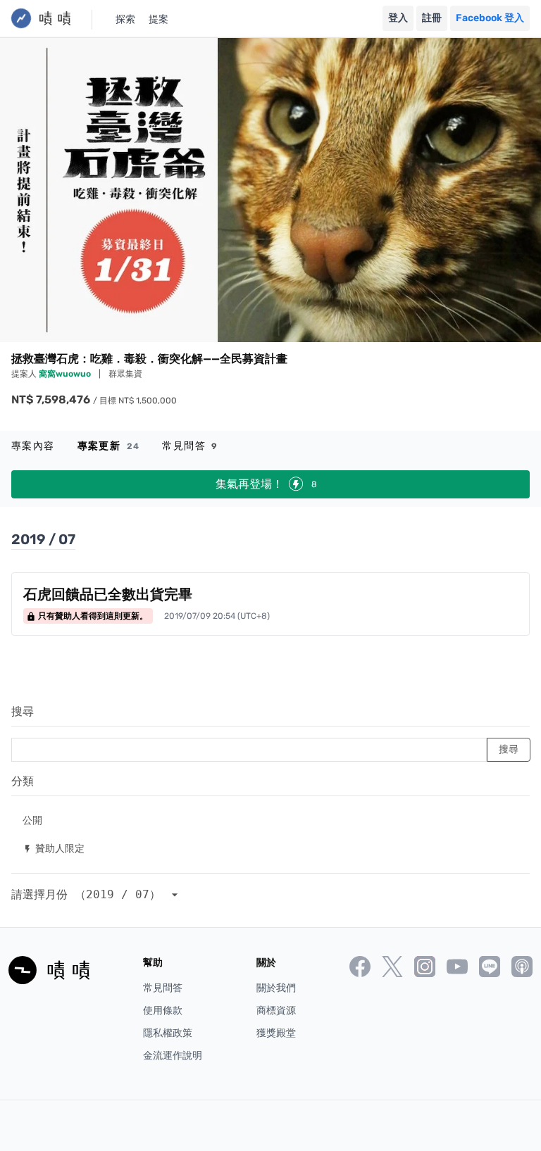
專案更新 (108, 446)
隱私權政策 (167, 1033)
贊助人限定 (54, 848)
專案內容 (33, 446)
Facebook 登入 (490, 18)
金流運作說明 (172, 1056)
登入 (398, 18)
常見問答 (190, 446)
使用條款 (162, 1011)
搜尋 (22, 711)
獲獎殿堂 (276, 1033)
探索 (125, 19)
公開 (32, 819)
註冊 (432, 18)
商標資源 (276, 1011)
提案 (158, 19)
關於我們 (276, 988)
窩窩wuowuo (66, 374)
